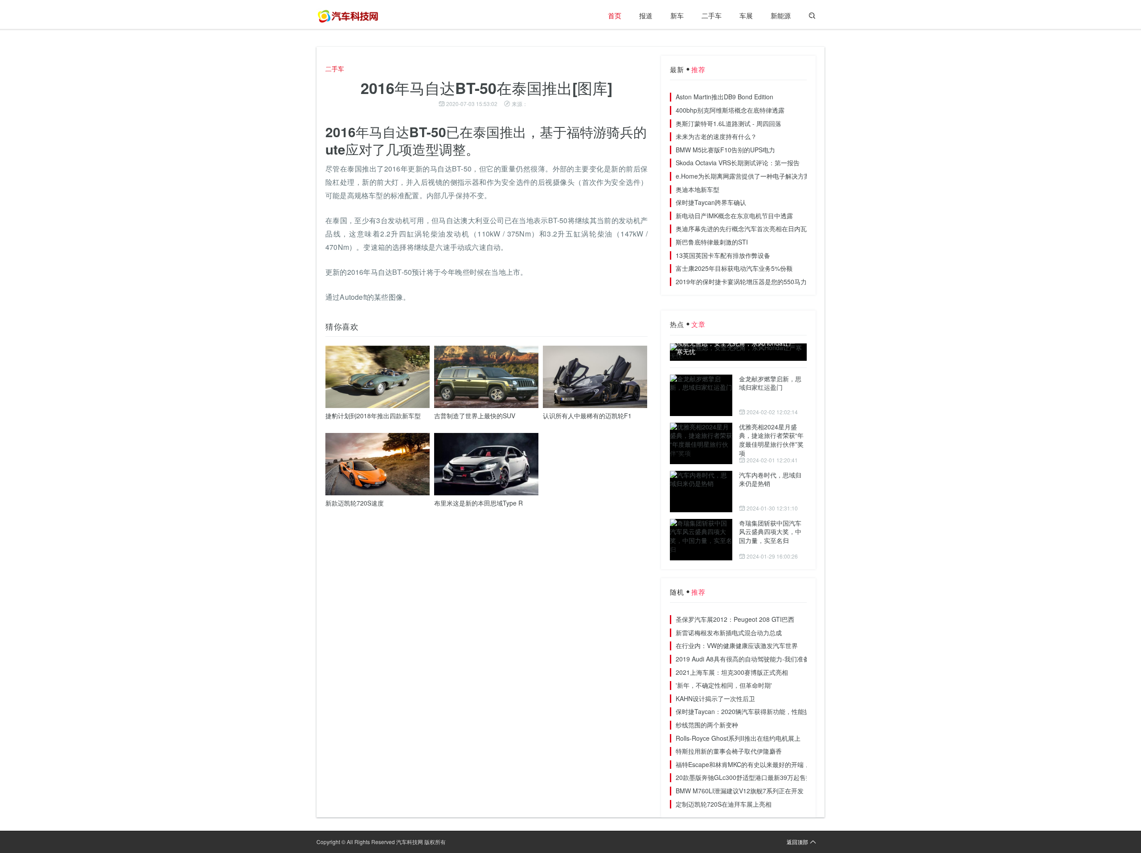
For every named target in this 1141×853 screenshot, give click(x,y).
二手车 (712, 15)
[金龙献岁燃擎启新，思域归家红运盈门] (701, 395)
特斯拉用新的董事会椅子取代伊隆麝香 (729, 751)
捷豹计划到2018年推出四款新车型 (373, 415)
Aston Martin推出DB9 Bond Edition (724, 96)
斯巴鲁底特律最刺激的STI (712, 241)
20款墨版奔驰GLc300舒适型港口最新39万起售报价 (747, 777)
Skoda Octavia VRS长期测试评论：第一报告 (738, 162)
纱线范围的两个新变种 (707, 724)
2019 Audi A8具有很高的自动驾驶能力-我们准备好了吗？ (755, 658)
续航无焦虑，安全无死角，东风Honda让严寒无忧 (736, 347)
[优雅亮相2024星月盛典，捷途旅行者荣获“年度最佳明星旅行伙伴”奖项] (701, 443)
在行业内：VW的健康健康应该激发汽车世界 (737, 645)
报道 (646, 15)
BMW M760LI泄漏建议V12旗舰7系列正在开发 (740, 790)
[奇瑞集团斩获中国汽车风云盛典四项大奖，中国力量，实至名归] (701, 539)
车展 (746, 15)
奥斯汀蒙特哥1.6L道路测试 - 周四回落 (728, 123)
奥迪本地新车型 (697, 189)
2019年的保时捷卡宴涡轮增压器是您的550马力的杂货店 (754, 281)
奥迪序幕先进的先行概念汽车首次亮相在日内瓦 (741, 228)
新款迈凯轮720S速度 (354, 502)
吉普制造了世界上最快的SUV (474, 415)
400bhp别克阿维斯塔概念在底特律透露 (730, 110)
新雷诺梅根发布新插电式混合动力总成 (729, 632)
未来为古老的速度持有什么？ (716, 136)
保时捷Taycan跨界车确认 (711, 202)
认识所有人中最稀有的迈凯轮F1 (587, 415)
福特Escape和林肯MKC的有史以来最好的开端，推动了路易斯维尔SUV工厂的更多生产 (796, 764)
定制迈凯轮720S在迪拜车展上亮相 (724, 804)
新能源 (781, 15)
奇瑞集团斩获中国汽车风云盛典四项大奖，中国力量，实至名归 (770, 531)
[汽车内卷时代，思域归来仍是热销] (701, 491)
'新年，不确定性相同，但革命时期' (724, 685)
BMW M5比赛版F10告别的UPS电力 (725, 149)
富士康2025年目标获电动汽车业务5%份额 (734, 268)
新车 (677, 15)
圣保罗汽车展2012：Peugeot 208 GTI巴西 (735, 619)
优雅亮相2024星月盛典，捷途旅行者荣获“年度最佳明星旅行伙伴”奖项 (771, 439)
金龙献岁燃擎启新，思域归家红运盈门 (770, 383)
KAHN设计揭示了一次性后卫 (715, 698)
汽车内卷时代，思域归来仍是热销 (770, 479)
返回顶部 (797, 841)
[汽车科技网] (347, 15)
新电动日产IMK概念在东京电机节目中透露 (734, 215)
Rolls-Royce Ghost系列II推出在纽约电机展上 (738, 738)
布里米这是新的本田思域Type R (478, 502)
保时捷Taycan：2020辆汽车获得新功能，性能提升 (746, 711)
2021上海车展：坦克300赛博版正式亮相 (732, 672)
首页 (614, 15)
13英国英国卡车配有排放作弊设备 (723, 255)
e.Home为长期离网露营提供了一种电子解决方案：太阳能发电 (762, 175)
